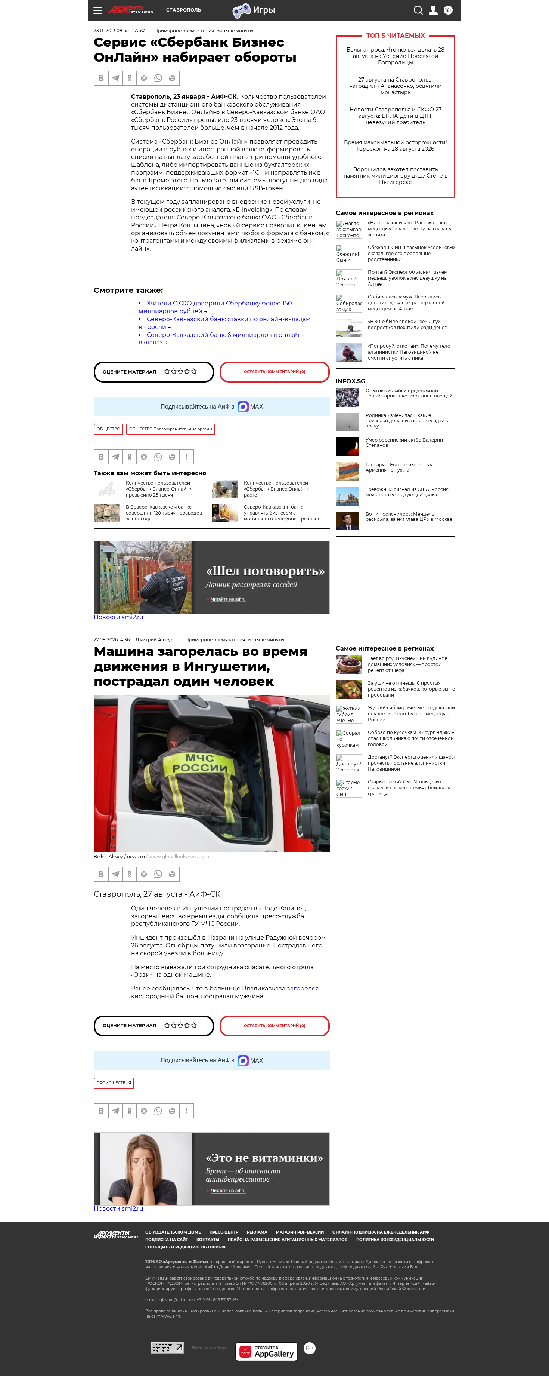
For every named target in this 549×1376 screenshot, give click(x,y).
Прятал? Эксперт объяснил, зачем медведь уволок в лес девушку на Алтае (407, 278)
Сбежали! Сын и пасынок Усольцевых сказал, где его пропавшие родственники (411, 253)
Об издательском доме (173, 1232)
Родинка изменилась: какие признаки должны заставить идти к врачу (407, 421)
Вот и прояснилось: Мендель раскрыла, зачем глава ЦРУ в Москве (409, 517)
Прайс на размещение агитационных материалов (288, 1239)
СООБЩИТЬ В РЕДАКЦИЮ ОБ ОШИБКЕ (186, 1247)
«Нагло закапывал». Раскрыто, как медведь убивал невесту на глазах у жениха (410, 228)
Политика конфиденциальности (395, 1239)
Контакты (207, 1239)
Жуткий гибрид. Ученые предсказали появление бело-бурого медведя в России (411, 713)
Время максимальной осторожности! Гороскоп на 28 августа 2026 (395, 145)
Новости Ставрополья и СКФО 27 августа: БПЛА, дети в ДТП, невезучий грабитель (395, 116)
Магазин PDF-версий (300, 1232)
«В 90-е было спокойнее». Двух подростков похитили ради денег (407, 324)
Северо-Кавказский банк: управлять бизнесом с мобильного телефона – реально (282, 513)
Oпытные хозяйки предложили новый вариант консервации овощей (409, 393)
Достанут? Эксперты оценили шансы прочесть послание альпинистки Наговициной (411, 763)
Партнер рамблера (209, 1348)
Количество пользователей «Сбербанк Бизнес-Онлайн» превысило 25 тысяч (159, 489)
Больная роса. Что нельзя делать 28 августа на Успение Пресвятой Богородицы (395, 56)
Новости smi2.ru (118, 617)
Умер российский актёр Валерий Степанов (404, 442)
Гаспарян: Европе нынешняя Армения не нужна (399, 467)
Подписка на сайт (166, 1239)
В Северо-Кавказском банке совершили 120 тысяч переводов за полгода (164, 513)
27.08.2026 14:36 (112, 639)
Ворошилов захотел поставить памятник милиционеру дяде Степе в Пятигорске (396, 175)
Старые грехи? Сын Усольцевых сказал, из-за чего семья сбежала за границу (410, 787)
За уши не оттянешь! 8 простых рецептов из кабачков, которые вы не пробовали (411, 689)
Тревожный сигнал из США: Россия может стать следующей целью (407, 492)
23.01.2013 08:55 (111, 30)
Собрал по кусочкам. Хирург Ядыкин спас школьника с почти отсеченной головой (411, 738)
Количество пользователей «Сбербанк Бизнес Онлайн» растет (276, 489)
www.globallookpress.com (179, 856)
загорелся (303, 988)
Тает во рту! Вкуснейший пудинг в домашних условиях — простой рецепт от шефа (407, 664)
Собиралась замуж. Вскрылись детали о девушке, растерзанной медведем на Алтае (406, 302)
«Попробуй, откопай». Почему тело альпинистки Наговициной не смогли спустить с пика (409, 352)
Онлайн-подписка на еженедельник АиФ (380, 1232)
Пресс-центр (224, 1232)
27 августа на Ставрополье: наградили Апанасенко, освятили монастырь (395, 86)
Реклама (257, 1232)
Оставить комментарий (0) (274, 371)
